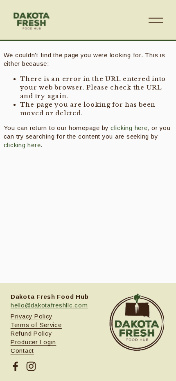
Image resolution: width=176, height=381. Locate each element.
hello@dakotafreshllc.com (49, 305)
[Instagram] (31, 366)
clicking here (129, 127)
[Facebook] (15, 366)
